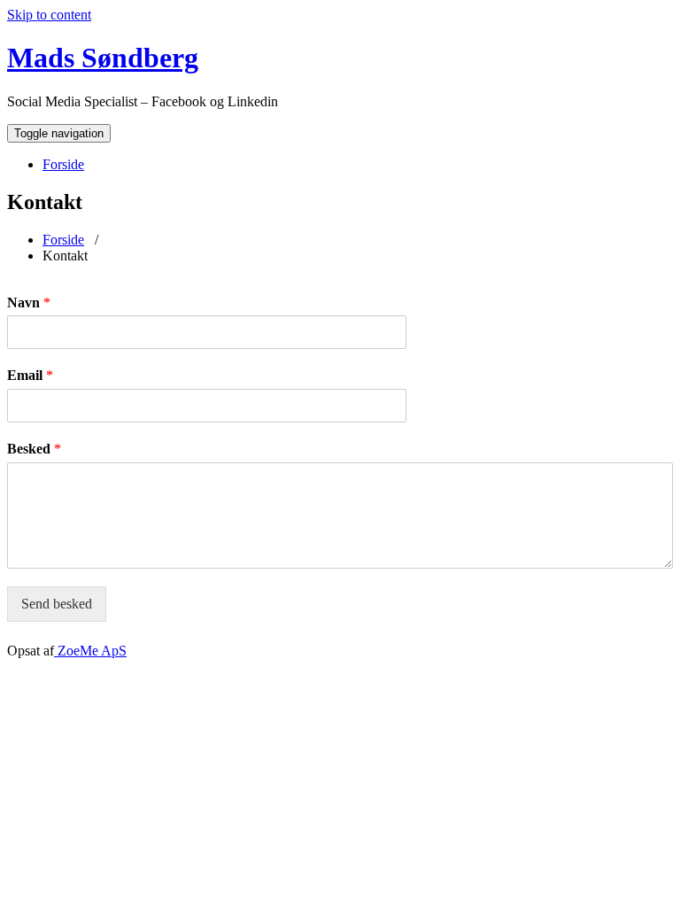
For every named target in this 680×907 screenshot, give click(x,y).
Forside (63, 164)
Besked (34, 448)
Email (30, 375)
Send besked (56, 603)
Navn (28, 302)
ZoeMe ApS (90, 650)
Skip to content (49, 14)
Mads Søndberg (102, 58)
